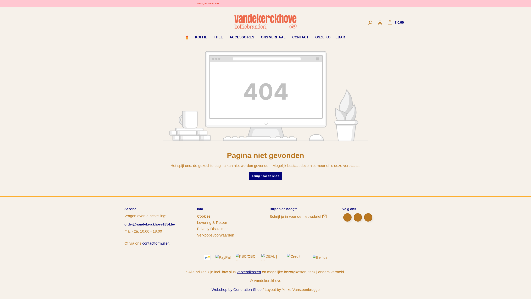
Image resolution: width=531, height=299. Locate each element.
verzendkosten (249, 272)
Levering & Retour (212, 223)
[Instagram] (368, 217)
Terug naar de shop (265, 176)
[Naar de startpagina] (265, 22)
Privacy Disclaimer (212, 229)
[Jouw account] (380, 22)
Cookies (204, 216)
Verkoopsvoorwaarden (215, 235)
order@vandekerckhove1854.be (149, 224)
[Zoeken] (370, 22)
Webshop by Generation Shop (237, 290)
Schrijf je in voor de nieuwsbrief (296, 216)
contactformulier (155, 243)
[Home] (187, 38)
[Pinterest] (358, 217)
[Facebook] (347, 217)
